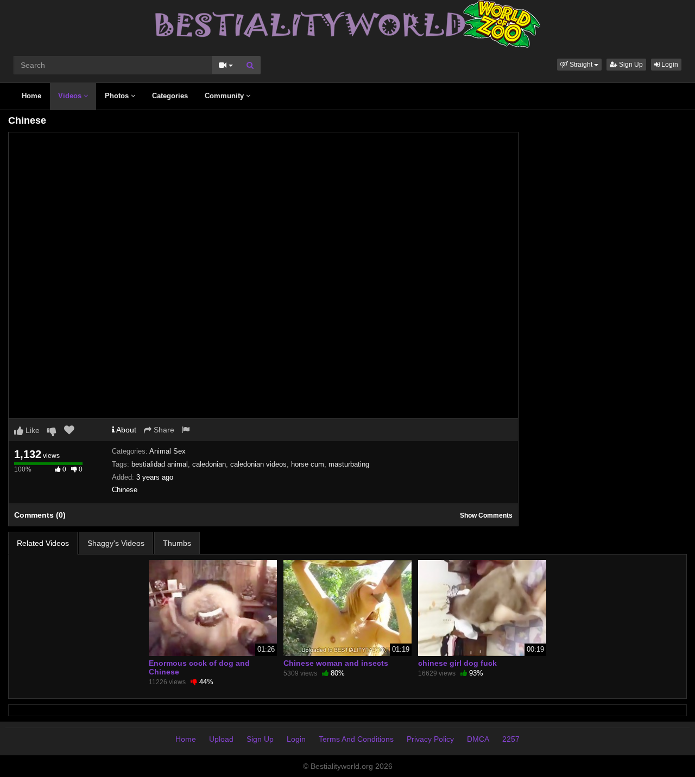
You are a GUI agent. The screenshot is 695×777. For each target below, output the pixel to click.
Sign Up (630, 64)
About (125, 429)
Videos (71, 96)
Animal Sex (167, 451)
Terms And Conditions (356, 739)
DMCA (478, 739)
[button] (579, 65)
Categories (170, 96)
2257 (511, 739)
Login (669, 64)
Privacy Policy (430, 739)
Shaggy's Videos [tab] (115, 543)
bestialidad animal (159, 464)
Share (162, 429)
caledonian (209, 464)
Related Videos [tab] (43, 543)
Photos (118, 96)
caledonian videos (258, 464)
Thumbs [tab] (177, 543)
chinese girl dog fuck (457, 663)
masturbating (348, 464)
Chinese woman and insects (335, 663)
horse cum (307, 464)
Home (31, 96)
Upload (221, 739)
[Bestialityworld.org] (347, 23)
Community (225, 96)
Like (31, 430)
